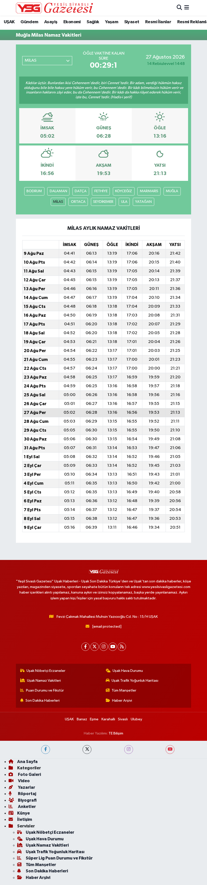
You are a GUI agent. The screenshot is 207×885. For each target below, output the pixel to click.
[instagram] (128, 749)
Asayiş (50, 22)
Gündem (29, 22)
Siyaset (131, 22)
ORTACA (78, 202)
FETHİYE (101, 191)
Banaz (82, 719)
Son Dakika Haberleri (42, 700)
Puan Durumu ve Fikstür (45, 690)
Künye (23, 813)
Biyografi (27, 800)
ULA (124, 202)
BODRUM (34, 191)
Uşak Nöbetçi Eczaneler (46, 671)
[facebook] (45, 749)
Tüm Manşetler (124, 690)
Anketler (26, 806)
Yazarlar (26, 787)
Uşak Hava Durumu (128, 671)
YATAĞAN (143, 202)
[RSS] (122, 647)
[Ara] (179, 8)
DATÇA (81, 191)
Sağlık (93, 22)
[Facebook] (85, 647)
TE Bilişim (116, 733)
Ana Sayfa (27, 761)
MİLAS (58, 202)
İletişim (24, 819)
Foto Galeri (29, 774)
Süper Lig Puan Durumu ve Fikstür (59, 858)
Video (23, 781)
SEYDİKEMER (103, 202)
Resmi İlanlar (158, 22)
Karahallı (108, 719)
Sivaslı (123, 719)
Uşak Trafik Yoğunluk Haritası (135, 680)
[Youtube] (113, 647)
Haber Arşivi (122, 700)
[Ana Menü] (186, 8)
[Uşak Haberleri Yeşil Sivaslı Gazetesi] (54, 8)
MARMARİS (149, 191)
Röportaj (26, 794)
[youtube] (170, 749)
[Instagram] (103, 647)
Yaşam (111, 22)
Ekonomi (72, 22)
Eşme (94, 719)
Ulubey (136, 719)
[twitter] (87, 749)
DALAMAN (58, 191)
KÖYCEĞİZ (123, 191)
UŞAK (9, 22)
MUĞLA (172, 191)
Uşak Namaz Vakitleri (44, 680)
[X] (94, 647)
